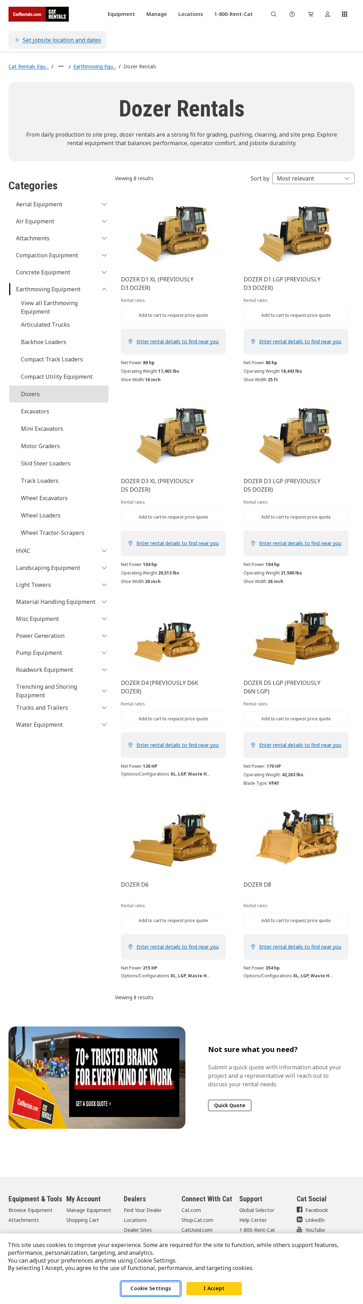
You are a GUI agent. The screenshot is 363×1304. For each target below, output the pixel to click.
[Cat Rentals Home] (39, 14)
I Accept (213, 1288)
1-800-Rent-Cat (257, 1229)
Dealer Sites (138, 1229)
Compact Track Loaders (52, 359)
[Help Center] (292, 14)
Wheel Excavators (44, 498)
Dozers (30, 394)
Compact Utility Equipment (57, 377)
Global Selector (256, 1210)
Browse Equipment (30, 1210)
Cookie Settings (150, 1288)
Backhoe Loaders (43, 342)
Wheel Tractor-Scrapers (52, 533)
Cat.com (191, 1210)
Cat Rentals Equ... (29, 66)
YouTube (315, 1229)
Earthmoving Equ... (94, 66)
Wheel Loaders (41, 515)
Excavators (35, 411)
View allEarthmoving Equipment (49, 307)
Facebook (316, 1210)
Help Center (253, 1220)
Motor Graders (40, 446)
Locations (135, 1220)
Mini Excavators (42, 429)
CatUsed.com (197, 1229)
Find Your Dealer (143, 1210)
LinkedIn (315, 1220)
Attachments (24, 1220)
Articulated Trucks (45, 324)
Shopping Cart (82, 1220)
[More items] (61, 66)
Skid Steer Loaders (46, 463)
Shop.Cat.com (197, 1220)
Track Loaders (39, 481)
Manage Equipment (88, 1210)
